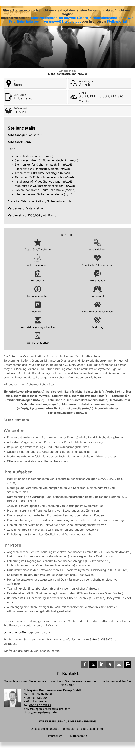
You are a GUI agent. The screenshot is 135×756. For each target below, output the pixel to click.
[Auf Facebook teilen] (84, 664)
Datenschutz (78, 735)
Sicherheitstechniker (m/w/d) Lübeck (59, 18)
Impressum (55, 735)
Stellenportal (117, 21)
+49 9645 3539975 (99, 639)
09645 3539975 (40, 705)
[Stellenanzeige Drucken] (127, 664)
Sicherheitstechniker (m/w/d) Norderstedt (48, 21)
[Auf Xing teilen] (110, 664)
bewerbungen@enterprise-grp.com (27, 632)
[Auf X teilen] (93, 664)
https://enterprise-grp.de (40, 712)
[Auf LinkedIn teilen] (102, 664)
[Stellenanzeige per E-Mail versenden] (119, 664)
